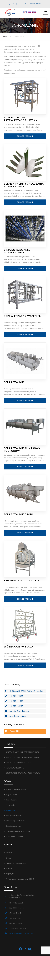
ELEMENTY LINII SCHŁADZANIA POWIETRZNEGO (23, 185)
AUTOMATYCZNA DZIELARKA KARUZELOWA (22, 757)
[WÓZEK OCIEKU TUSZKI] (25, 625)
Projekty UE (10, 874)
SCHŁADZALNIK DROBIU (19, 514)
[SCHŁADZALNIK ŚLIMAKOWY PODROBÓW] (25, 426)
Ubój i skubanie (11, 800)
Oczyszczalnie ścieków (14, 836)
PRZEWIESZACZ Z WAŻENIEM (22, 316)
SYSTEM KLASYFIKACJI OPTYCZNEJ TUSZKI (22, 752)
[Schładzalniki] (25, 360)
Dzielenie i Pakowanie (14, 815)
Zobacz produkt (25, 136)
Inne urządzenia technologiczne (18, 831)
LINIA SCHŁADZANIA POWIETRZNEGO (17, 251)
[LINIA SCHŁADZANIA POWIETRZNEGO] (25, 228)
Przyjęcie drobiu (12, 794)
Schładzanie (10, 810)
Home (4, 37)
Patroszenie (10, 805)
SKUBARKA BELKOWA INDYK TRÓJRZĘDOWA (23, 773)
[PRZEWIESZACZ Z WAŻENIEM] (25, 294)
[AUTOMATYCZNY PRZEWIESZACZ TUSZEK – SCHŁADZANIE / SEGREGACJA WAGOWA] (25, 96)
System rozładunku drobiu (16, 789)
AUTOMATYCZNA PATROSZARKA (18, 762)
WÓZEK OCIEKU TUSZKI (19, 646)
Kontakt (8, 858)
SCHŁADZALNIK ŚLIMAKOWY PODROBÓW (22, 449)
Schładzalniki (14, 382)
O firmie (9, 853)
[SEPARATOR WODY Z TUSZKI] (25, 559)
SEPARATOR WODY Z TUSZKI (22, 580)
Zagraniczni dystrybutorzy (16, 863)
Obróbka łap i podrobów (15, 821)
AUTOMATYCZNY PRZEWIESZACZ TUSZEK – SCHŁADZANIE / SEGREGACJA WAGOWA (22, 119)
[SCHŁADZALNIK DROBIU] (25, 493)
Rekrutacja (9, 868)
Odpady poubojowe (13, 826)
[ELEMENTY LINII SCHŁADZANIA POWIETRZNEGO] (25, 162)
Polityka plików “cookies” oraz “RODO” (20, 879)
